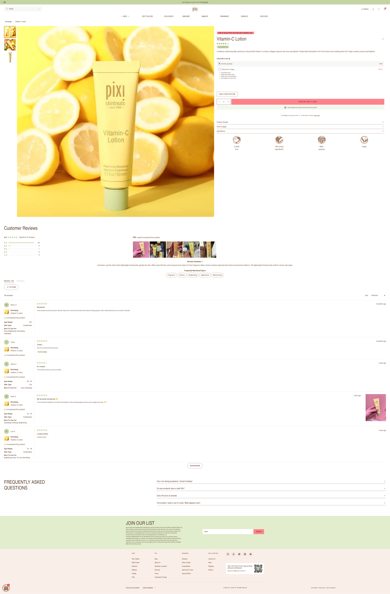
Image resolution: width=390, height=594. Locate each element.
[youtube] (251, 554)
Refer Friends (186, 563)
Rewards (366, 9)
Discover (264, 16)
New (125, 16)
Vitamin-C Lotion (20, 22)
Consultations (186, 566)
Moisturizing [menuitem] (217, 275)
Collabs (134, 573)
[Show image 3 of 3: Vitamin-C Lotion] (10, 57)
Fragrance (224, 16)
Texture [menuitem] (182, 275)
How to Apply (221, 127)
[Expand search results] (39, 9)
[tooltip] (202, 261)
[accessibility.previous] (2, 2)
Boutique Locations (161, 566)
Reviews (157, 570)
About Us (157, 563)
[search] (7, 9)
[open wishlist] (379, 9)
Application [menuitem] (205, 275)
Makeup (205, 16)
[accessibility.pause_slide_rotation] (4, 2)
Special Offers (186, 573)
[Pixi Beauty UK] (195, 9)
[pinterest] (245, 554)
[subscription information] (229, 59)
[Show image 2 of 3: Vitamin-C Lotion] (10, 45)
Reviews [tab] (9, 281)
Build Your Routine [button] (227, 94)
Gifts (133, 577)
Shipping (211, 566)
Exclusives (168, 16)
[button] (22, 242)
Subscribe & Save (187, 570)
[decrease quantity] (220, 102)
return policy (317, 115)
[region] (175, 249)
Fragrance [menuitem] (171, 275)
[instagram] (228, 554)
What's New (135, 563)
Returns (210, 570)
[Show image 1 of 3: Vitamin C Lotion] (10, 32)
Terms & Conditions (331, 588)
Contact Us (211, 559)
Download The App (161, 577)
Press (156, 573)
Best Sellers (147, 16)
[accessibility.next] (387, 2)
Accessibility (314, 588)
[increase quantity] (228, 102)
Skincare (186, 16)
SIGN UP (259, 532)
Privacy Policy (321, 588)
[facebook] (239, 554)
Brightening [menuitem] (192, 275)
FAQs (210, 563)
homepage (8, 22)
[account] (373, 9)
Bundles (244, 16)
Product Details (222, 122)
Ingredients (221, 131)
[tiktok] (233, 554)
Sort (366, 295)
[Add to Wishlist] (383, 39)
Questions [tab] (20, 281)
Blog (156, 559)
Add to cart (307, 102)
